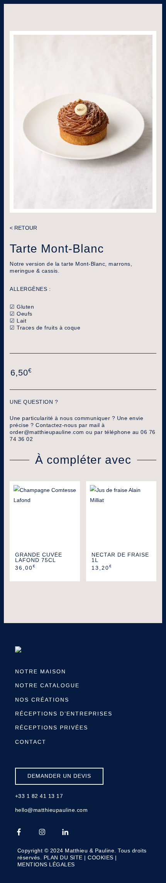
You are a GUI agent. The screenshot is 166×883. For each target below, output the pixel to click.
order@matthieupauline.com (47, 432)
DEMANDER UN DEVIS (59, 776)
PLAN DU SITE (63, 857)
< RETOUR (23, 228)
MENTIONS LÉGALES (46, 864)
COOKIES (100, 857)
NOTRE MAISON (40, 671)
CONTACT (30, 742)
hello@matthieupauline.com (51, 810)
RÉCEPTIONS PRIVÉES (51, 727)
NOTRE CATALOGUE (47, 685)
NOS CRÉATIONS (42, 700)
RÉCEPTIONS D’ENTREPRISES (63, 713)
